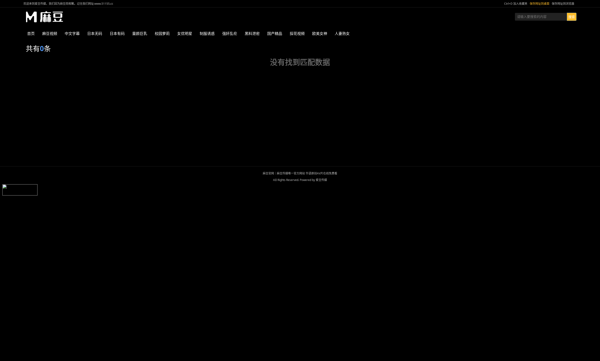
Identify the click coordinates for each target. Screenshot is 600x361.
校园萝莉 (162, 33)
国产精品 (274, 33)
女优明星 (184, 33)
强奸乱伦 (229, 33)
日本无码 (94, 33)
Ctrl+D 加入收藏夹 (515, 4)
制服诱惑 (207, 33)
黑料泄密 (252, 33)
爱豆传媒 (44, 17)
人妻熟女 (342, 33)
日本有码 (117, 33)
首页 (31, 33)
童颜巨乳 (139, 33)
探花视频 (297, 33)
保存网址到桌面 (539, 4)
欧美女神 (319, 33)
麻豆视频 (49, 33)
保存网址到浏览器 (563, 4)
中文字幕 (72, 33)
